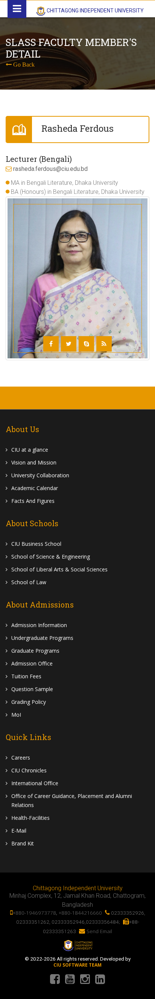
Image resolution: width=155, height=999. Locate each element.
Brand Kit (22, 843)
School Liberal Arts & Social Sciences (59, 569)
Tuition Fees (26, 676)
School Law (28, 582)
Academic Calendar (34, 488)
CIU (29, 449)
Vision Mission (33, 462)
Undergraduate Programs (42, 637)
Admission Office (32, 663)
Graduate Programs (35, 650)
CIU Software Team (77, 965)
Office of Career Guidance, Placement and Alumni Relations (71, 800)
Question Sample (32, 689)
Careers (20, 757)
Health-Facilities (30, 817)
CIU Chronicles (29, 770)
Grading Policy (28, 701)
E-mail (18, 830)
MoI (16, 714)
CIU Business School (36, 543)
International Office (34, 783)
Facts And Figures (33, 500)
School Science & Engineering (50, 556)
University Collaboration (40, 475)
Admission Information (39, 625)
